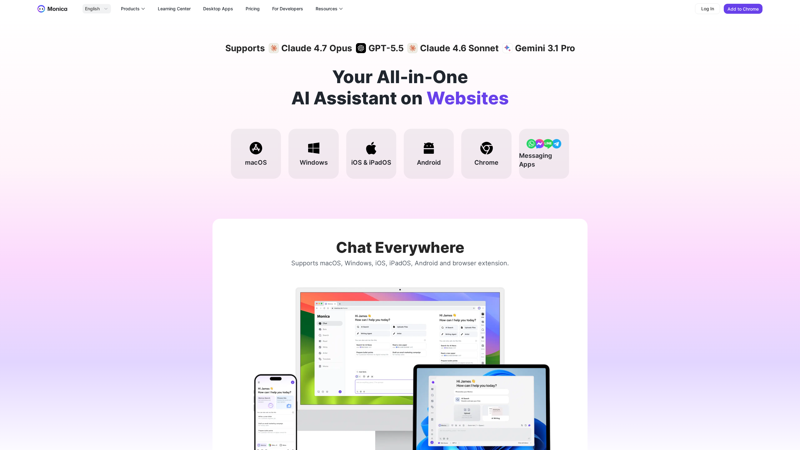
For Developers (287, 8)
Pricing (253, 8)
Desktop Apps (218, 8)
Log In (707, 8)
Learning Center (174, 8)
